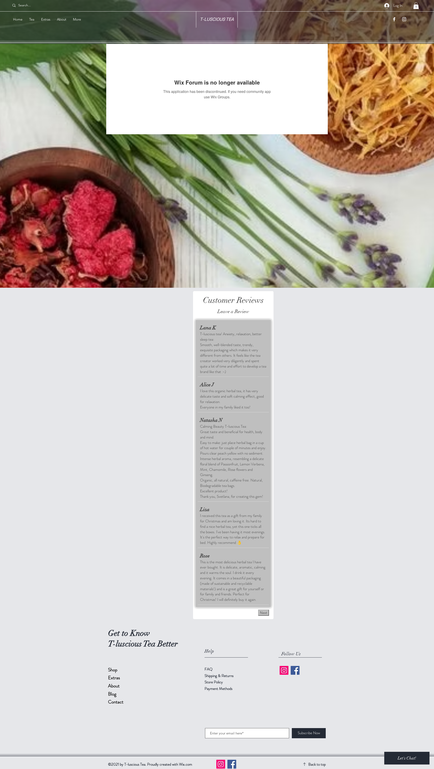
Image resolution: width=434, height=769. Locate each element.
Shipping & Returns (219, 675)
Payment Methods (219, 688)
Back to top (317, 764)
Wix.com (185, 764)
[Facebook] (295, 670)
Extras (114, 677)
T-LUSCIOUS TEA (217, 19)
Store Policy (214, 682)
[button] (416, 5)
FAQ (208, 669)
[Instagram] (284, 670)
